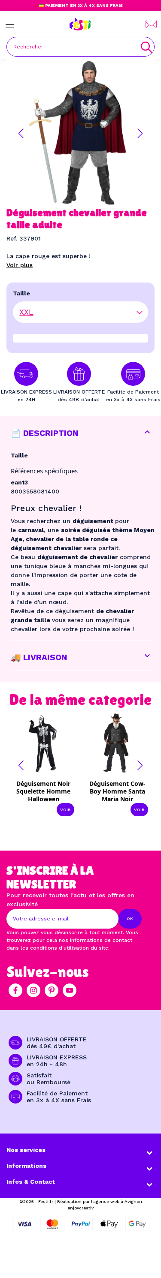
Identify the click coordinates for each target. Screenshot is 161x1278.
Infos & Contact (30, 1181)
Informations (26, 1165)
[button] (21, 133)
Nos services (26, 1149)
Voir (65, 809)
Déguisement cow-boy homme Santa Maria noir (117, 791)
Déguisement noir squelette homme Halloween (43, 791)
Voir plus (19, 265)
